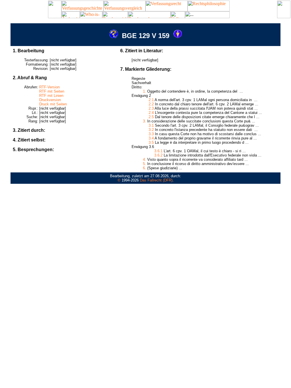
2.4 (151, 112)
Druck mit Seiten (53, 104)
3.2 (151, 130)
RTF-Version (49, 87)
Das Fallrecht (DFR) (156, 180)
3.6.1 (158, 151)
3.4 (151, 138)
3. (144, 121)
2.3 (151, 108)
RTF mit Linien (51, 95)
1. (144, 91)
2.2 (151, 104)
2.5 (151, 117)
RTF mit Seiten (51, 91)
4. (144, 159)
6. (144, 168)
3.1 (151, 125)
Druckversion (50, 100)
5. (144, 164)
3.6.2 (158, 155)
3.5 (151, 142)
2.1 (151, 100)
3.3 (151, 134)
